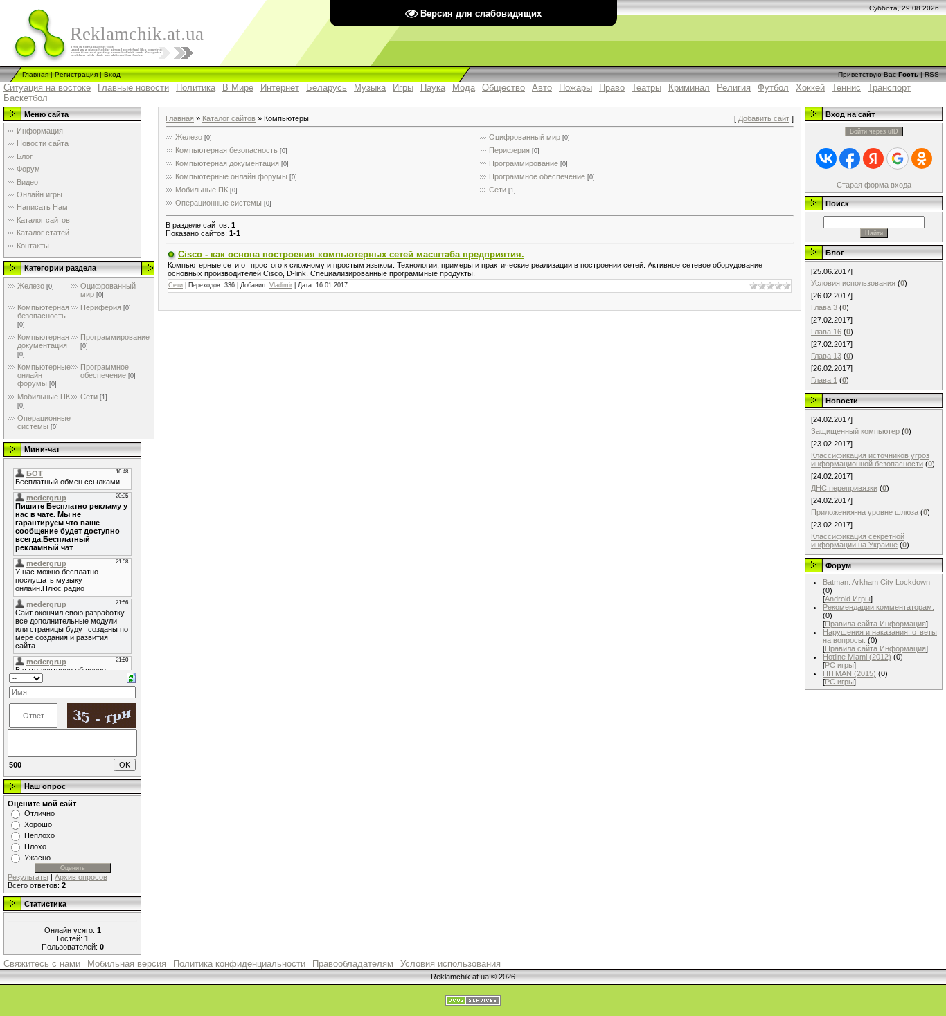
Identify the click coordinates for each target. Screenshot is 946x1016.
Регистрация (76, 74)
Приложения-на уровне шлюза (864, 512)
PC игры (839, 665)
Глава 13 (826, 356)
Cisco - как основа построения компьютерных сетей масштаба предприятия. (351, 254)
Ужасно (37, 857)
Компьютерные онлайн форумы (231, 176)
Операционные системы (44, 422)
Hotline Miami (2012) (857, 657)
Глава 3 (824, 307)
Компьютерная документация (43, 341)
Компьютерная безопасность (43, 311)
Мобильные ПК (43, 396)
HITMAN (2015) (849, 673)
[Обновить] (131, 677)
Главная (35, 74)
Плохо (35, 846)
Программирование (115, 337)
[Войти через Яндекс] (873, 158)
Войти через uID (874, 131)
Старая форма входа (874, 185)
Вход (112, 74)
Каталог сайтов (229, 118)
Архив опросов (81, 877)
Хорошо (38, 824)
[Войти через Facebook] (849, 158)
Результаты (28, 877)
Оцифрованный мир (524, 137)
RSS (932, 74)
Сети (89, 396)
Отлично (39, 813)
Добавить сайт (763, 118)
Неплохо (39, 835)
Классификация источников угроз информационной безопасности (870, 459)
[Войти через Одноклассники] (921, 158)
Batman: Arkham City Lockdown (876, 582)
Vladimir (280, 285)
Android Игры (848, 599)
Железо (30, 286)
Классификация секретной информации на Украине (857, 540)
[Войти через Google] (897, 158)
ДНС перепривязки (844, 488)
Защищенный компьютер (855, 431)
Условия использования (853, 283)
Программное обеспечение (104, 371)
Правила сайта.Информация (875, 623)
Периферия (100, 307)
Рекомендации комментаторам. (878, 607)
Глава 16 (826, 331)
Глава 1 (824, 380)
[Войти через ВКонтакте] (826, 158)
